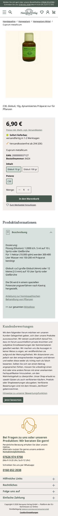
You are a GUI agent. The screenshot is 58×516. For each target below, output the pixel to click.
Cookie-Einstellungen (29, 512)
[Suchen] (10, 12)
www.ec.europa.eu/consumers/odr (35, 509)
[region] (29, 65)
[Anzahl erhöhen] (28, 189)
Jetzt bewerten (13, 399)
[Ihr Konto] (48, 12)
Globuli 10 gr (14, 169)
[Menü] (4, 12)
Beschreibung (19, 232)
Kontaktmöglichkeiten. (14, 451)
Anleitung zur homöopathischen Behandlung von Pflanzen (23, 298)
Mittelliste (29, 306)
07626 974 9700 (47, 2)
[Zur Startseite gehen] (29, 12)
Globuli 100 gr (30, 169)
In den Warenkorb (29, 198)
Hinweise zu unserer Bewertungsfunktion (25, 393)
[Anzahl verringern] (19, 189)
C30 (9, 181)
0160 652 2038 (25, 4)
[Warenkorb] (54, 12)
